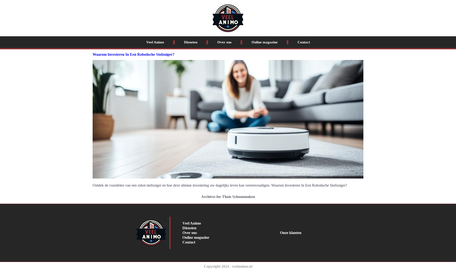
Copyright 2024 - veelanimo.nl (228, 266)
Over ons (224, 42)
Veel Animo (155, 42)
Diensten (190, 42)
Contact (304, 42)
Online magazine (265, 42)
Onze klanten (290, 233)
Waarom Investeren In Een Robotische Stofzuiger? (133, 54)
